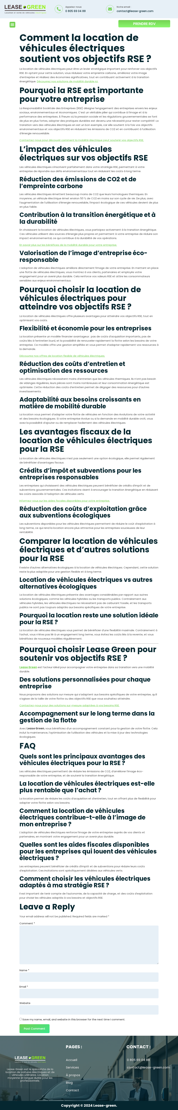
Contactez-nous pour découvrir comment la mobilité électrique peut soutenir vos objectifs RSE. (81, 140)
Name (24, 970)
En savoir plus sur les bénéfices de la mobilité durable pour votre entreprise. (68, 245)
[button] (12, 25)
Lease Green (28, 667)
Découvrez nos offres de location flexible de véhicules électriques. (62, 356)
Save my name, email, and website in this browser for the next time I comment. (73, 1019)
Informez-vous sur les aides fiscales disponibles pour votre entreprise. (64, 501)
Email (23, 986)
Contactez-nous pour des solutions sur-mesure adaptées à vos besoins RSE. (69, 705)
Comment (27, 923)
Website (24, 1003)
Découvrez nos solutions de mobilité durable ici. (67, 81)
